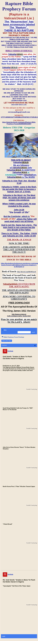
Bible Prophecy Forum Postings (14, 337)
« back (3, 636)
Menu (5, 330)
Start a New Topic (6, 340)
